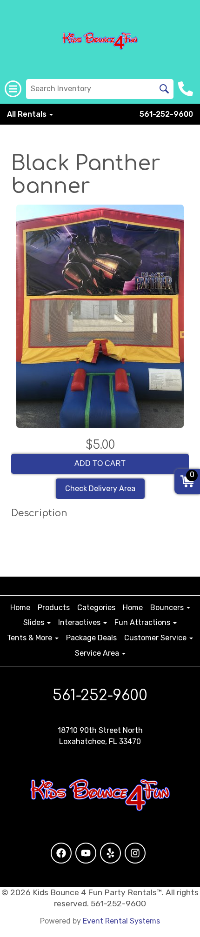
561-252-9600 (166, 114)
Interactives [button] (80, 622)
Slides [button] (34, 622)
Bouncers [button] (168, 607)
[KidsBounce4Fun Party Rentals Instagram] (135, 853)
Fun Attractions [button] (143, 622)
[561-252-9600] (186, 88)
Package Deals (91, 637)
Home (20, 607)
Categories (96, 607)
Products (54, 607)
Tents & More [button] (30, 637)
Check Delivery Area (100, 488)
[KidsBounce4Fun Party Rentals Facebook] (61, 853)
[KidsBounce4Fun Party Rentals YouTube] (85, 853)
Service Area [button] (98, 653)
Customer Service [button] (156, 637)
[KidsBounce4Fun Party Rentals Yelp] (110, 853)
